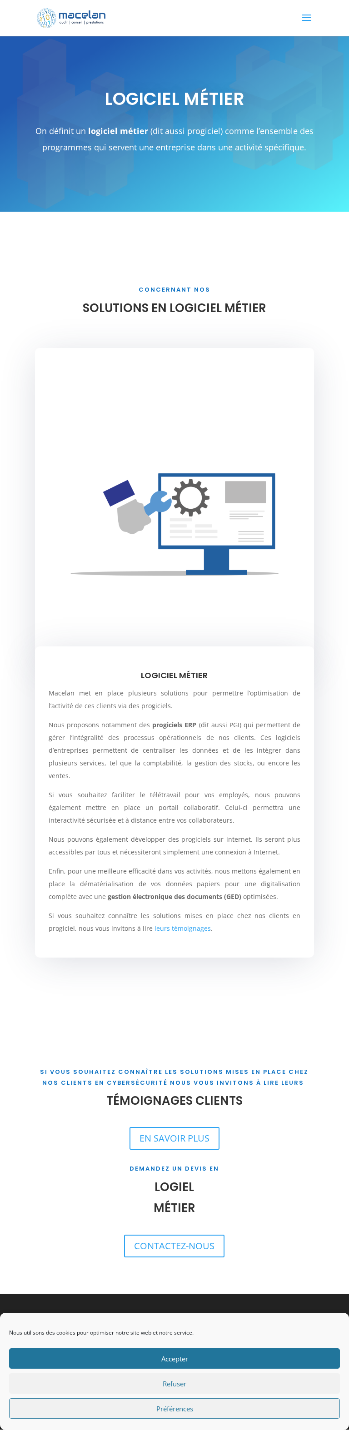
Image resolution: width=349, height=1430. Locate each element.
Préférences (174, 1408)
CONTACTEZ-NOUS (174, 1246)
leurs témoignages (183, 928)
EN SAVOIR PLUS (174, 1138)
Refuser (174, 1383)
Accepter (174, 1358)
